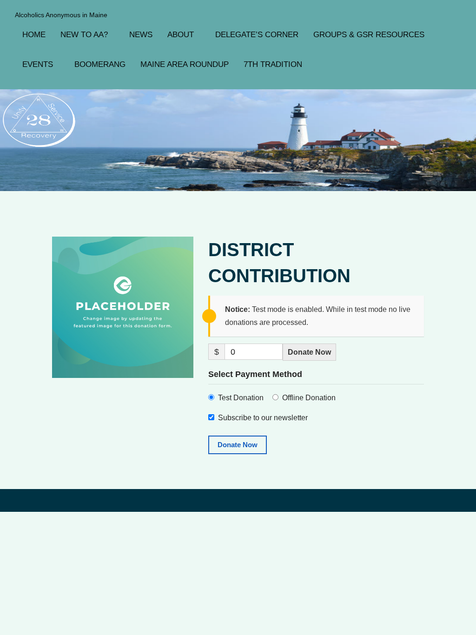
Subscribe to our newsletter (263, 418)
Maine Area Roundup (184, 64)
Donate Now (309, 352)
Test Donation (241, 398)
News (140, 34)
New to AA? (84, 34)
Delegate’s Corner (256, 34)
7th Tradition (273, 64)
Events (37, 64)
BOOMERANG (100, 64)
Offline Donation (309, 398)
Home (34, 34)
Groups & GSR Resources (368, 34)
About (180, 34)
